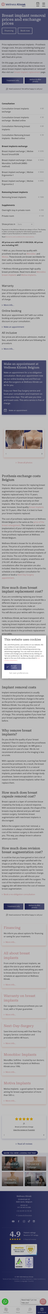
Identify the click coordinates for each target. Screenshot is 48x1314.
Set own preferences (18, 673)
